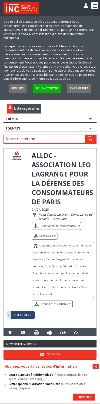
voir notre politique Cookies (51, 79)
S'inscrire (54, 354)
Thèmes (12, 119)
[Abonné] (86, 5)
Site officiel (22, 315)
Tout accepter (47, 88)
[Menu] (94, 5)
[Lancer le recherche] (90, 139)
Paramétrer (79, 88)
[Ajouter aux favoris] (10, 332)
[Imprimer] (49, 332)
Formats (13, 128)
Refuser (17, 88)
